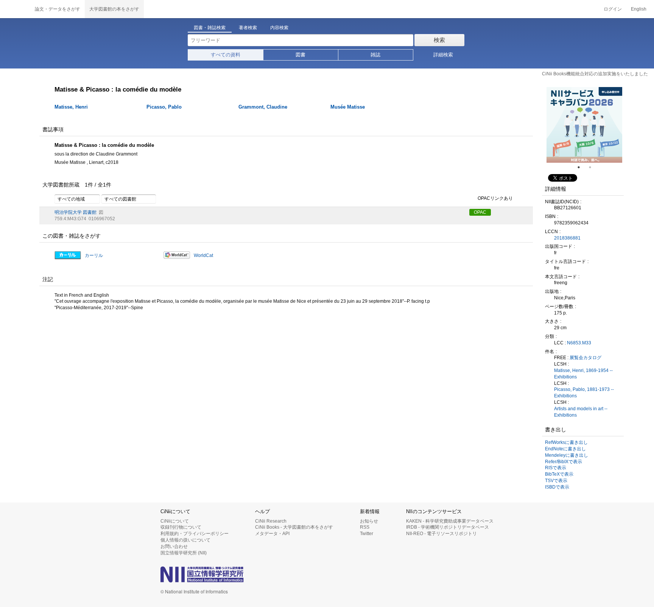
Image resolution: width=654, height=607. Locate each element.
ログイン (613, 9)
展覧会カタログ (585, 357)
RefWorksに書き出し (566, 442)
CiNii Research (271, 521)
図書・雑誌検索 (210, 27)
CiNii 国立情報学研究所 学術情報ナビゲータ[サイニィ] (15, 9)
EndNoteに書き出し (565, 448)
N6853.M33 (579, 343)
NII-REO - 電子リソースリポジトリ (441, 533)
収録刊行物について (180, 527)
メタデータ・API (272, 533)
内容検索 (279, 27)
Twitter (366, 533)
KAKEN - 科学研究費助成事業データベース (450, 521)
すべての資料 (225, 55)
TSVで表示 (556, 480)
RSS (364, 527)
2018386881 (567, 238)
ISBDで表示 (557, 487)
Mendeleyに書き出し (566, 455)
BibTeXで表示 (559, 474)
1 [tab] (581, 167)
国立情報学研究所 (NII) (183, 553)
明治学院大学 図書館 (75, 212)
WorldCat (203, 255)
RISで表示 (555, 467)
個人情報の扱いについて (185, 540)
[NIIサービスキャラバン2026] (584, 125)
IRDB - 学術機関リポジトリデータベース (447, 527)
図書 (300, 55)
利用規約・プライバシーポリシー (194, 533)
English (638, 9)
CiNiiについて (174, 521)
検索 (439, 40)
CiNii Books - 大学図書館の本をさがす (294, 527)
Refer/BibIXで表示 (563, 461)
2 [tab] (593, 167)
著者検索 (248, 27)
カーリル (94, 255)
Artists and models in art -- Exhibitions (580, 412)
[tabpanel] (584, 125)
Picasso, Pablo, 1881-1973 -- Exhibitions (584, 392)
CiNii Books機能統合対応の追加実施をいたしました (595, 73)
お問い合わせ (174, 546)
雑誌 (375, 55)
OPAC (480, 212)
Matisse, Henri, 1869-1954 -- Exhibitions (583, 374)
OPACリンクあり (495, 198)
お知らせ (369, 521)
